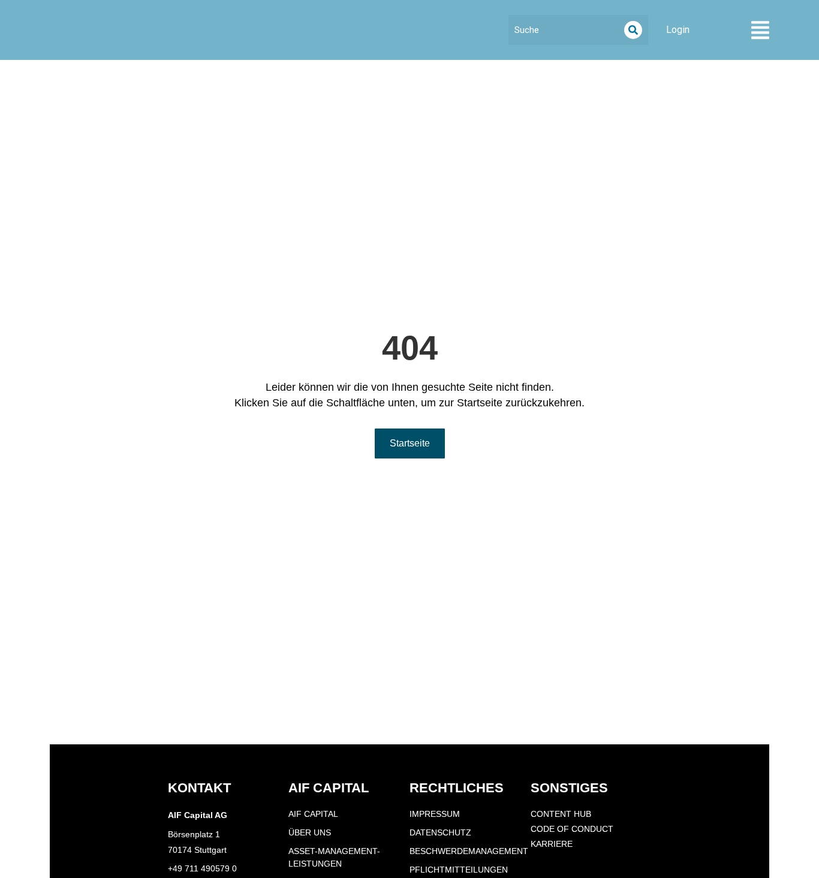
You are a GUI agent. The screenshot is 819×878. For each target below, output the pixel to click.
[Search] (633, 30)
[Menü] (760, 30)
